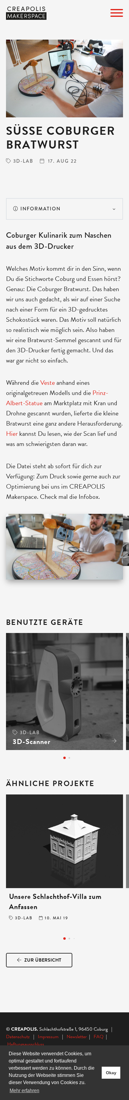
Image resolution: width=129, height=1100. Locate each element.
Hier (12, 433)
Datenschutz (18, 1036)
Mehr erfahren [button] (24, 1090)
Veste (48, 382)
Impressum (48, 1036)
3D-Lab (23, 161)
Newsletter (77, 1036)
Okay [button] (111, 1072)
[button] (64, 758)
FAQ (100, 1036)
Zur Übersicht (42, 960)
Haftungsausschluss (25, 1044)
